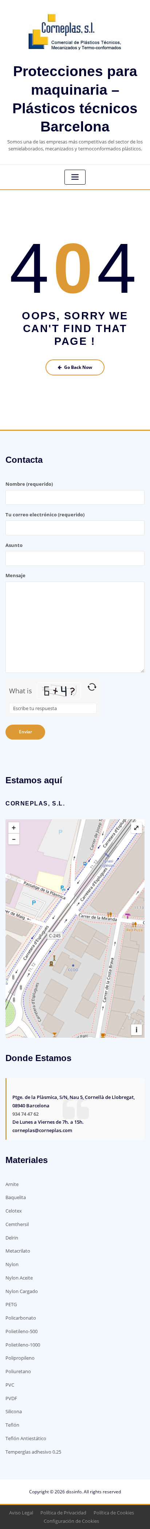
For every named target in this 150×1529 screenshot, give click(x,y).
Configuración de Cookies (71, 1521)
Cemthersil (17, 1224)
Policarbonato (20, 1318)
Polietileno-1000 (22, 1344)
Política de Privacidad (63, 1512)
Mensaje (15, 575)
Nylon (12, 1264)
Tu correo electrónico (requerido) (44, 514)
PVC (9, 1385)
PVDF (11, 1398)
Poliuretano (18, 1371)
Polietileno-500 (21, 1331)
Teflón (12, 1425)
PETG (11, 1304)
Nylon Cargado (21, 1291)
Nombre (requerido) (29, 484)
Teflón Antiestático (25, 1438)
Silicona (13, 1411)
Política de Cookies (114, 1512)
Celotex (13, 1210)
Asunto (14, 545)
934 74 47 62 (25, 1114)
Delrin (11, 1237)
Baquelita (15, 1197)
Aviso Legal (21, 1512)
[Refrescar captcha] (91, 686)
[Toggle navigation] (75, 177)
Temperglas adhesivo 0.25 (33, 1452)
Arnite (12, 1184)
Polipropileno (20, 1358)
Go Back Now (78, 367)
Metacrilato (17, 1251)
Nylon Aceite (19, 1277)
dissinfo (74, 1492)
